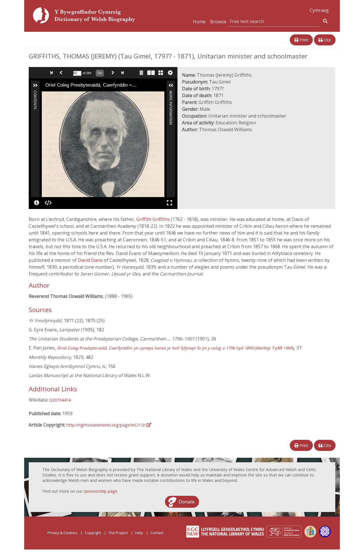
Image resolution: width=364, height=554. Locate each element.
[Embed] (48, 202)
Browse (218, 21)
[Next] (160, 144)
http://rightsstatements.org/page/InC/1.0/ (106, 425)
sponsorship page (100, 491)
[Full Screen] (169, 202)
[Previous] (46, 144)
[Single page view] (141, 72)
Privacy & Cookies (62, 532)
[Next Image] (114, 72)
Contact (156, 532)
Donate (187, 502)
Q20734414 (60, 400)
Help (139, 532)
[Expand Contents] (35, 85)
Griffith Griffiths (153, 219)
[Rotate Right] (62, 95)
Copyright (93, 532)
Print (303, 40)
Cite (326, 40)
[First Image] (52, 72)
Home (199, 21)
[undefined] (36, 202)
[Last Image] (124, 72)
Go (100, 73)
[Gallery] (161, 72)
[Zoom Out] (54, 95)
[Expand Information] (171, 85)
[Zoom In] (46, 95)
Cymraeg (319, 10)
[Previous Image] (62, 72)
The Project (118, 532)
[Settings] (170, 72)
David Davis (91, 260)
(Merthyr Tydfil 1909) (175, 348)
